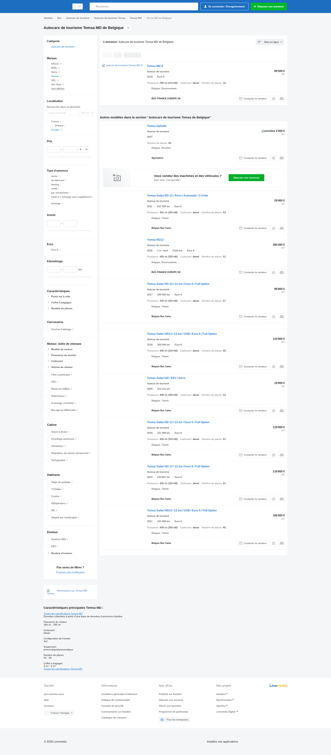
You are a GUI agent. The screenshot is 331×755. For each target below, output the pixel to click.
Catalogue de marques (113, 717)
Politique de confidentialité (115, 700)
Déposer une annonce (246, 177)
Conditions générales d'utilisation (119, 694)
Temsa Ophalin (157, 125)
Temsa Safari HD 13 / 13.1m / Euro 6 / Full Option (178, 283)
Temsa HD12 (155, 239)
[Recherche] (93, 6)
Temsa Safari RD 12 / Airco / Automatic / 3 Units (177, 195)
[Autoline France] (56, 6)
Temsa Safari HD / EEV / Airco (166, 378)
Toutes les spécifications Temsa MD (63, 613)
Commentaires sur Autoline (116, 711)
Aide (46, 700)
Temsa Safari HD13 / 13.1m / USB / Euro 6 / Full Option (182, 333)
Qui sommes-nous (54, 694)
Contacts (49, 705)
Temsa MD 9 (155, 66)
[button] (273, 98)
